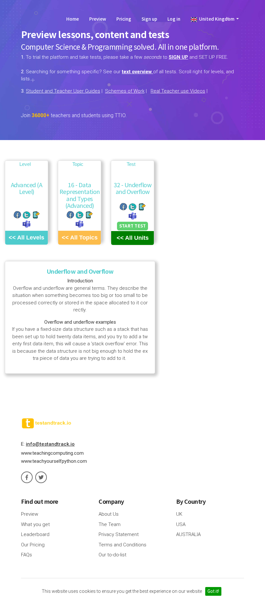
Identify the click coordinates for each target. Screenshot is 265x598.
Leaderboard (35, 534)
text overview (137, 72)
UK (179, 514)
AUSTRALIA (188, 534)
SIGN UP (178, 57)
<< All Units (133, 238)
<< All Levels (26, 237)
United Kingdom (216, 18)
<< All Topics (80, 237)
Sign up (149, 18)
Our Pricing (33, 545)
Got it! (213, 591)
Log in (173, 18)
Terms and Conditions (122, 545)
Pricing (123, 18)
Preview (97, 18)
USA (181, 524)
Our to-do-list (112, 555)
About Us (109, 514)
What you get (35, 524)
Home (72, 18)
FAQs (26, 555)
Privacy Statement (119, 534)
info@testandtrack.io (50, 444)
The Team (110, 524)
